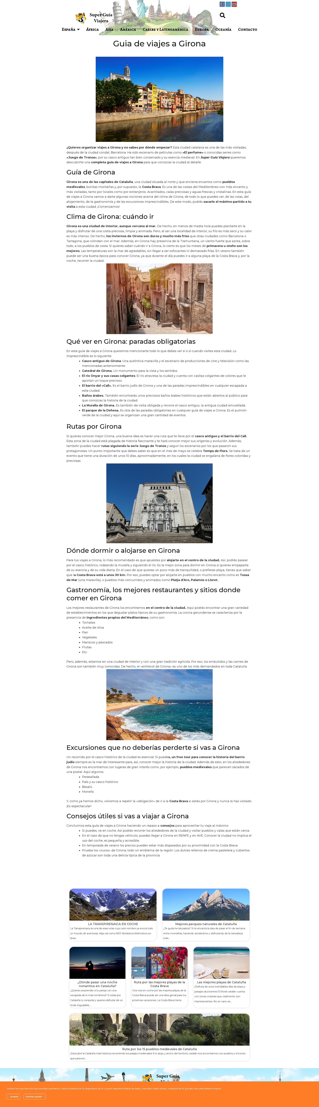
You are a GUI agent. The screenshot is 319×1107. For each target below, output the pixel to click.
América (128, 29)
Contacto (247, 29)
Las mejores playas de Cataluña (221, 982)
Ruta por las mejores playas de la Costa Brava (159, 984)
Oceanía (223, 29)
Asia (109, 29)
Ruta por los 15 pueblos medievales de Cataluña (159, 1049)
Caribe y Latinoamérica (165, 29)
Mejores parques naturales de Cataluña (206, 924)
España (68, 29)
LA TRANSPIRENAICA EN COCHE (113, 924)
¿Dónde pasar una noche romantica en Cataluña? (97, 984)
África (92, 29)
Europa (202, 29)
